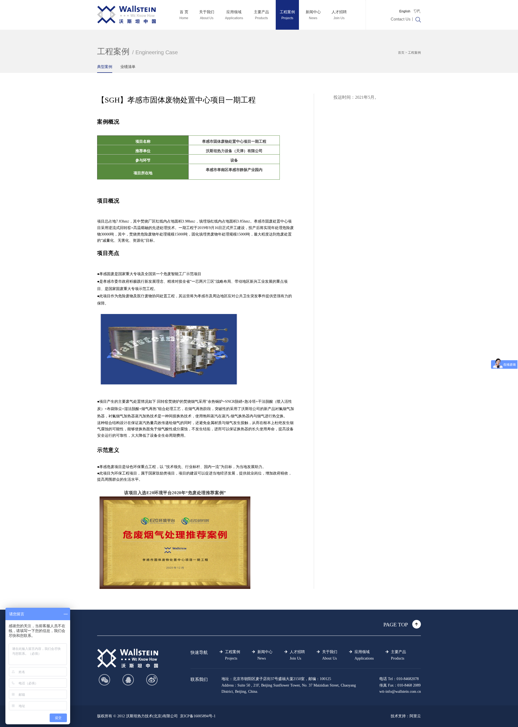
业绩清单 (127, 67)
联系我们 (199, 679)
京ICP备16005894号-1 (198, 716)
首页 (401, 52)
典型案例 (104, 67)
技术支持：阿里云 (406, 716)
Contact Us (401, 19)
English (404, 11)
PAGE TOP (395, 624)
